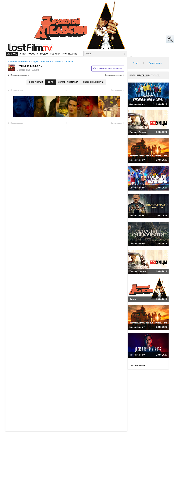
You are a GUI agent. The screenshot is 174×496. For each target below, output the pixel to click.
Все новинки (137, 365)
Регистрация (155, 63)
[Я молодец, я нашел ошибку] (157, 39)
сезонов (154, 75)
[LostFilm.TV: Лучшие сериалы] (32, 46)
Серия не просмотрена (110, 68)
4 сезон (56, 61)
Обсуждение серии (93, 82)
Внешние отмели (18, 61)
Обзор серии (36, 82)
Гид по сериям (40, 61)
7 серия (69, 61)
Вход (135, 63)
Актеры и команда (68, 82)
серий (144, 75)
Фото (50, 82)
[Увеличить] (23, 106)
